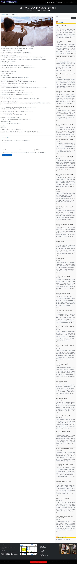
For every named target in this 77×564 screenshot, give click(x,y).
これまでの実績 (50, 2)
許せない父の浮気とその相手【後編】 (64, 448)
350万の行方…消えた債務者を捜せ (64, 310)
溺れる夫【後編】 (60, 241)
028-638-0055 (9, 553)
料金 (68, 2)
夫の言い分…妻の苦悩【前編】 (63, 293)
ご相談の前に (42, 546)
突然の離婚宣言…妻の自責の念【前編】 (65, 106)
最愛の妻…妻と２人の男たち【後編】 (64, 207)
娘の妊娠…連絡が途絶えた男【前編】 (64, 139)
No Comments (15, 14)
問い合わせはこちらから (38, 561)
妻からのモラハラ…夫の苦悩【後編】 (64, 157)
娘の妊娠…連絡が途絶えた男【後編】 (64, 124)
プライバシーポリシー (44, 555)
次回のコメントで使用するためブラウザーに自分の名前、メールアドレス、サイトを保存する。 (25, 152)
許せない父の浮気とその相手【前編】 (64, 464)
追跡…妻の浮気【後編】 (61, 381)
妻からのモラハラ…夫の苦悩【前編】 (64, 174)
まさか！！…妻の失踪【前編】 (63, 431)
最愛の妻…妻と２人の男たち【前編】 (64, 224)
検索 (57, 16)
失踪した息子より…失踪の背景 (63, 498)
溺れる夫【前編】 (60, 258)
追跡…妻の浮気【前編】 (61, 398)
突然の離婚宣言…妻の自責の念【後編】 (65, 91)
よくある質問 (42, 551)
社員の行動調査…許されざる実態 (63, 41)
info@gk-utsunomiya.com (9, 556)
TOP (45, 2)
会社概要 (41, 554)
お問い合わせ (73, 2)
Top (40, 545)
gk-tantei (9, 14)
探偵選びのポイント (61, 2)
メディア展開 (42, 550)
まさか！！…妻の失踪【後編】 (63, 416)
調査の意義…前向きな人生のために (64, 481)
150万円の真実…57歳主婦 (62, 364)
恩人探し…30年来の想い (61, 25)
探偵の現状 (58, 189)
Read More (72, 37)
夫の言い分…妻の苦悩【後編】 (63, 276)
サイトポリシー (42, 557)
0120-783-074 (9, 554)
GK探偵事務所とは (43, 547)
